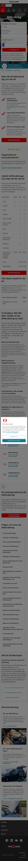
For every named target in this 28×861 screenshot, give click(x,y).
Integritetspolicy (15, 432)
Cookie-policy (8, 432)
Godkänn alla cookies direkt (14, 440)
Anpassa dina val (14, 436)
